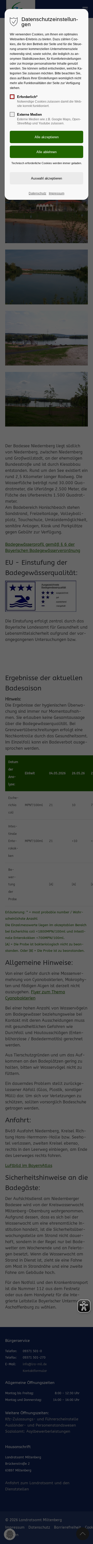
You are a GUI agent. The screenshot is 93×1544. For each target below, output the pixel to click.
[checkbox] (12, 96)
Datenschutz (37, 193)
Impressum (56, 193)
